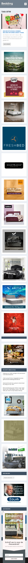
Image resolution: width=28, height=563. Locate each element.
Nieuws (17, 35)
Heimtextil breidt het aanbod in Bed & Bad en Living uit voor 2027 (13, 383)
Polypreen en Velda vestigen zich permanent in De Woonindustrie (14, 374)
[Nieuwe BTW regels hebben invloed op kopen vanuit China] (14, 21)
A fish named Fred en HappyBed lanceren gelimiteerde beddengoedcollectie (13, 378)
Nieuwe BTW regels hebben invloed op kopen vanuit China (13, 31)
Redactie (7, 35)
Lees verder (7, 44)
